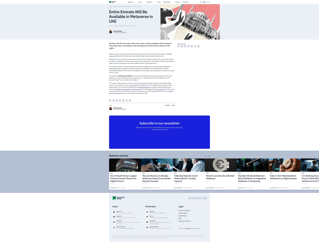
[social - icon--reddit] (200, 198)
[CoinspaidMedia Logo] (112, 2)
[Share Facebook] (185, 46)
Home (110, 6)
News (159, 2)
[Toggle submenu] (135, 2)
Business (130, 2)
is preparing (160, 89)
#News (173, 105)
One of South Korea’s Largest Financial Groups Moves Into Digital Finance (123, 178)
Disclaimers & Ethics (185, 221)
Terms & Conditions (184, 210)
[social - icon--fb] (198, 198)
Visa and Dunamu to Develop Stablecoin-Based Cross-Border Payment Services (156, 178)
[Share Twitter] (182, 46)
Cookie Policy (182, 216)
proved (134, 85)
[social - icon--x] (195, 198)
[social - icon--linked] (192, 198)
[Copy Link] (198, 46)
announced (112, 56)
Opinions (149, 2)
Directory (185, 2)
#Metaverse (167, 105)
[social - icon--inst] (190, 198)
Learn (140, 2)
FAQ (180, 218)
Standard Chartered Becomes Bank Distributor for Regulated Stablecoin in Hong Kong (252, 178)
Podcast (177, 2)
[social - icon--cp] (206, 198)
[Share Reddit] (195, 46)
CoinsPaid (188, 228)
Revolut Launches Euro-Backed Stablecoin (220, 177)
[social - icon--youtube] (203, 198)
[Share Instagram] (188, 46)
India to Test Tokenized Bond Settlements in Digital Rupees (283, 177)
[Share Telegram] (192, 46)
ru (206, 2)
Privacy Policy (183, 213)
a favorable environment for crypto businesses (128, 89)
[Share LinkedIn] (179, 46)
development (146, 87)
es (208, 2)
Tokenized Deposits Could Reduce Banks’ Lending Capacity (185, 178)
